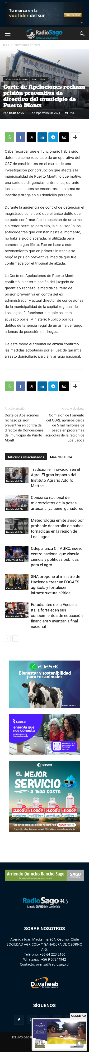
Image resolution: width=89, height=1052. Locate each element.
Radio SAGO (16, 113)
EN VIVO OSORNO (23, 1037)
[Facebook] (20, 137)
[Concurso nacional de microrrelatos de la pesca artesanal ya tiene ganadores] (16, 503)
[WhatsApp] (9, 137)
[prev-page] (8, 638)
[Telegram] (53, 137)
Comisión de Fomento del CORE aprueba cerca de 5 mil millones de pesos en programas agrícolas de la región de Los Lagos (64, 427)
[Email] (64, 137)
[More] (75, 137)
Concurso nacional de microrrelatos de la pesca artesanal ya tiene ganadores (57, 503)
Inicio (5, 45)
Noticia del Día (14, 481)
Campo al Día (14, 588)
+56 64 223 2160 (52, 954)
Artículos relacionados (26, 457)
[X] (31, 137)
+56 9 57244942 (53, 959)
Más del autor (61, 457)
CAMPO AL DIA (14, 560)
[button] (7, 33)
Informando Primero (27, 45)
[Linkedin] (42, 137)
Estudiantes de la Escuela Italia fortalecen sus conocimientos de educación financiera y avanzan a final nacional (57, 615)
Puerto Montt (39, 79)
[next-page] (15, 638)
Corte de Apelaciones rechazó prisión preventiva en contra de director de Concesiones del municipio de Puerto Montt (24, 427)
